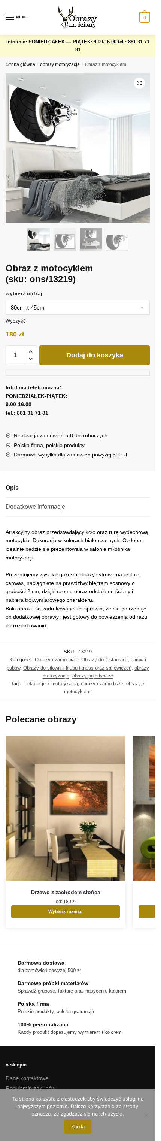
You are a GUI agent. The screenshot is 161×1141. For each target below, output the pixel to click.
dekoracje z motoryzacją (51, 683)
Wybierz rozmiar (65, 911)
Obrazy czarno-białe (56, 659)
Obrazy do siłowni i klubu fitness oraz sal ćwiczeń (77, 668)
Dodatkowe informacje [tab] (35, 507)
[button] (139, 83)
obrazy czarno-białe (102, 683)
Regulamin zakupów (30, 1088)
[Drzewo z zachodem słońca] (65, 808)
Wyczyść (16, 321)
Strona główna (20, 64)
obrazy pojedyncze (92, 676)
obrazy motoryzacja (60, 64)
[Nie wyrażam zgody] (146, 1115)
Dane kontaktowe (27, 1078)
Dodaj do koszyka (94, 355)
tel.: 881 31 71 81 (27, 413)
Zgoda (78, 1126)
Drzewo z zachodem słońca (65, 892)
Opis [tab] (12, 488)
